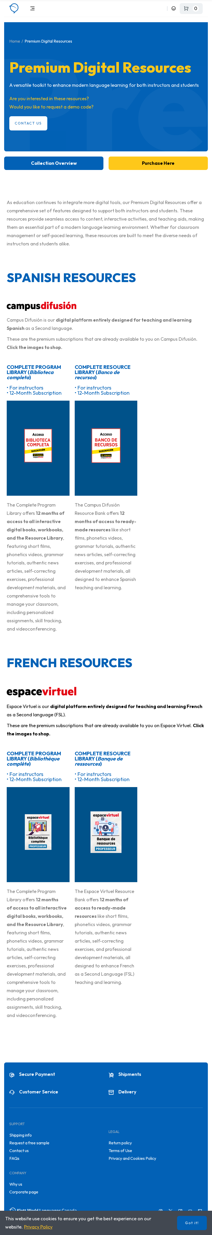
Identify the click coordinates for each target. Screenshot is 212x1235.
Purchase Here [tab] (158, 163)
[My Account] (173, 8)
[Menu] (32, 8)
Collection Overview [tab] (54, 163)
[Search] (162, 8)
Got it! (192, 1223)
